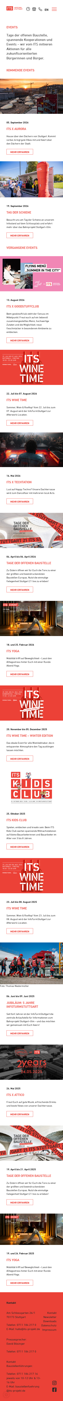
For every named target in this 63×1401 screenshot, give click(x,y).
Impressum (49, 1329)
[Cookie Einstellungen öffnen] (6, 1396)
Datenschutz (49, 1325)
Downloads (50, 1321)
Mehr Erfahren (19, 152)
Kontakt (52, 1312)
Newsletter (50, 1317)
